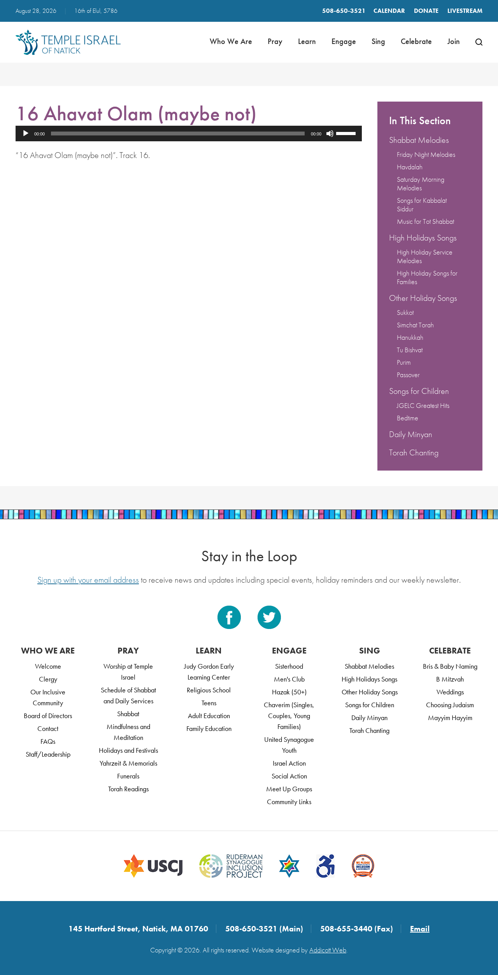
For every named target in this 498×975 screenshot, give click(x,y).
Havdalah (410, 166)
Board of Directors (48, 715)
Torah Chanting (413, 452)
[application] (189, 133)
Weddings (450, 691)
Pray (275, 41)
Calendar (389, 11)
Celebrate (416, 41)
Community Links (289, 801)
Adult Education (209, 715)
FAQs (47, 741)
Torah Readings (128, 788)
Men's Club (289, 679)
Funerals (128, 775)
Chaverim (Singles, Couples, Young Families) (289, 715)
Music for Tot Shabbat (425, 221)
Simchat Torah (415, 324)
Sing (378, 41)
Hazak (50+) (289, 691)
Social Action (289, 775)
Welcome (48, 666)
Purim (404, 362)
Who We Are (231, 41)
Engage (343, 41)
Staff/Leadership (48, 754)
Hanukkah (410, 337)
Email (420, 929)
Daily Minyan (410, 434)
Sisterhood (289, 666)
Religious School (209, 689)
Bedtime (407, 417)
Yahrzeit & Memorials (128, 763)
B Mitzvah (450, 679)
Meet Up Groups (289, 788)
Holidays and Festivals (128, 750)
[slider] (347, 133)
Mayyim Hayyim (450, 717)
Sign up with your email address (88, 579)
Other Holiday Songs (423, 298)
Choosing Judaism (450, 704)
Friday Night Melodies (426, 154)
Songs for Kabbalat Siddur (422, 204)
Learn (307, 41)
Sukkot (405, 312)
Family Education (208, 728)
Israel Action (289, 763)
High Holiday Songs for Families (427, 277)
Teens (209, 702)
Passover (408, 374)
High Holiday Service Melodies (424, 256)
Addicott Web (327, 949)
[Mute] (330, 133)
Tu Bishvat (410, 349)
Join (453, 41)
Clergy (48, 679)
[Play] (26, 133)
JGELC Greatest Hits (423, 405)
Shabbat (128, 713)
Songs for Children (419, 391)
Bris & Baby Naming (450, 666)
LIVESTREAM (464, 11)
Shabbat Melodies (419, 140)
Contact (47, 728)
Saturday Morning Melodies (420, 183)
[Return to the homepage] (68, 42)
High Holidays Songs (423, 237)
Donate (426, 11)
